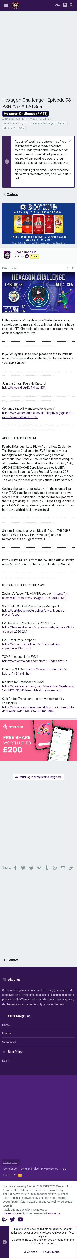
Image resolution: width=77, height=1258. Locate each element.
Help (63, 1168)
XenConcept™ (11, 1194)
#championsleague (15, 123)
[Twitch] (4, 1219)
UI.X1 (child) (10, 1162)
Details (62, 1194)
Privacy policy (49, 1168)
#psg (21, 127)
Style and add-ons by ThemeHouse (25, 1209)
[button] (6, 5)
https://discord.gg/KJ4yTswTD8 (23, 387)
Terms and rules (29, 1168)
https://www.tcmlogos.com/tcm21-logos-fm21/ (34, 661)
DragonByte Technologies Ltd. (54, 1201)
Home (6, 1024)
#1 (73, 268)
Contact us (9, 1041)
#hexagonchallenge (42, 123)
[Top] (14, 1175)
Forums (7, 1033)
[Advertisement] (38, 51)
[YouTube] (20, 1219)
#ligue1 (61, 123)
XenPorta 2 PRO (12, 1213)
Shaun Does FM (15, 119)
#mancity (9, 127)
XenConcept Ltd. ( (47, 1194)
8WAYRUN (54, 1213)
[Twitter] (12, 1219)
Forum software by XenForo (37, 1186)
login (5, 1060)
